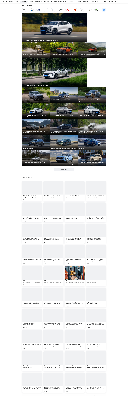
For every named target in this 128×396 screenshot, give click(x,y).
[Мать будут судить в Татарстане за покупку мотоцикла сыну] (53, 191)
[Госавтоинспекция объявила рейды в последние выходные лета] (96, 361)
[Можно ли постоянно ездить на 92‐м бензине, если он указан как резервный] (75, 276)
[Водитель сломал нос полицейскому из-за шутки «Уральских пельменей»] (75, 212)
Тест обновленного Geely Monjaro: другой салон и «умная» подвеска (35, 147)
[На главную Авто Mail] (5, 1)
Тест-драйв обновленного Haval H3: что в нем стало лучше (62, 55)
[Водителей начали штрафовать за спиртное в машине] (32, 340)
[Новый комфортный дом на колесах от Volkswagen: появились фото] (96, 340)
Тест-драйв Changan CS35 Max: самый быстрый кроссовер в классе (40, 40)
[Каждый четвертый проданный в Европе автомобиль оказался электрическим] (32, 297)
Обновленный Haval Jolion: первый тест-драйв (63, 164)
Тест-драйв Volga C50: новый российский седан (35, 85)
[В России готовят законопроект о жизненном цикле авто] (75, 319)
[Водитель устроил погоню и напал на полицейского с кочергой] (96, 297)
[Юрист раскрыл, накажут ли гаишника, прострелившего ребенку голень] (75, 234)
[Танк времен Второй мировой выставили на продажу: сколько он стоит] (96, 383)
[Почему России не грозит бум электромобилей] (32, 361)
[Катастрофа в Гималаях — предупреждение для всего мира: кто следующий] (32, 191)
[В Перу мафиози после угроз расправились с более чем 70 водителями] (53, 255)
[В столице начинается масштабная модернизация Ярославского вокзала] (53, 234)
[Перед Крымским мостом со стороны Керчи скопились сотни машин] (53, 319)
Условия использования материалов (85, 395)
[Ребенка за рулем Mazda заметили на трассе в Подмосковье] (75, 191)
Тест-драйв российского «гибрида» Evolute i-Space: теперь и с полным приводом (34, 163)
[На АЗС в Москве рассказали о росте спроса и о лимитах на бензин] (53, 297)
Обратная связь (96, 395)
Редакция (75, 395)
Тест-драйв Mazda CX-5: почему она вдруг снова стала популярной (63, 132)
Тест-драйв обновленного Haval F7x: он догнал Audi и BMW (35, 116)
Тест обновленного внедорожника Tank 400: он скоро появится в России (91, 132)
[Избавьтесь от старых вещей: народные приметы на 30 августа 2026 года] (75, 297)
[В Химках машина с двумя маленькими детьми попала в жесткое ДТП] (53, 276)
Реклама (12, 395)
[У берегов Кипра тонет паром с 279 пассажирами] (75, 255)
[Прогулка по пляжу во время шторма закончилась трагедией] (96, 319)
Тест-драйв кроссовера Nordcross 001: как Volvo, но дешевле (91, 116)
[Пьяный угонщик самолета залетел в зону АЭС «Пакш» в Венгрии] (32, 212)
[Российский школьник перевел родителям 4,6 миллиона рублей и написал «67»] (53, 212)
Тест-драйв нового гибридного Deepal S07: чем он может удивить (92, 55)
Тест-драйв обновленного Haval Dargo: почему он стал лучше (35, 100)
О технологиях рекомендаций (106, 395)
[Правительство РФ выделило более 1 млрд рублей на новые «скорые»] (75, 383)
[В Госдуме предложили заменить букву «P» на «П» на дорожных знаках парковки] (32, 383)
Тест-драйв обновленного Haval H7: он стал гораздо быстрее (62, 116)
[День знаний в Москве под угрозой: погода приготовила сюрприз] (32, 234)
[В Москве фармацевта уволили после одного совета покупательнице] (32, 319)
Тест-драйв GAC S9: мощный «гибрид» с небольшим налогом (61, 100)
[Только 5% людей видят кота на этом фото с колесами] (96, 191)
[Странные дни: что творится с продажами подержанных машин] (53, 340)
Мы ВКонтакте (69, 395)
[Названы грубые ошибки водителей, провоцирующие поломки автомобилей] (75, 361)
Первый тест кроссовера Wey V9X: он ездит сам (63, 148)
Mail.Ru (2, 395)
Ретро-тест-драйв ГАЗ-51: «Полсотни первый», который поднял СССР (35, 55)
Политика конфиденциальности (119, 395)
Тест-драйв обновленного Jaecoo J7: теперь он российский (91, 100)
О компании (7, 395)
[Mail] (2, 1)
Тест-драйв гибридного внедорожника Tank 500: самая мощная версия (91, 163)
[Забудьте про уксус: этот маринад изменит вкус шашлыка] (32, 276)
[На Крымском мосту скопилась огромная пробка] (96, 276)
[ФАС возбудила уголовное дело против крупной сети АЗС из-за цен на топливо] (96, 255)
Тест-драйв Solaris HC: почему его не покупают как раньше (91, 147)
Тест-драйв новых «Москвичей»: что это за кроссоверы (34, 132)
